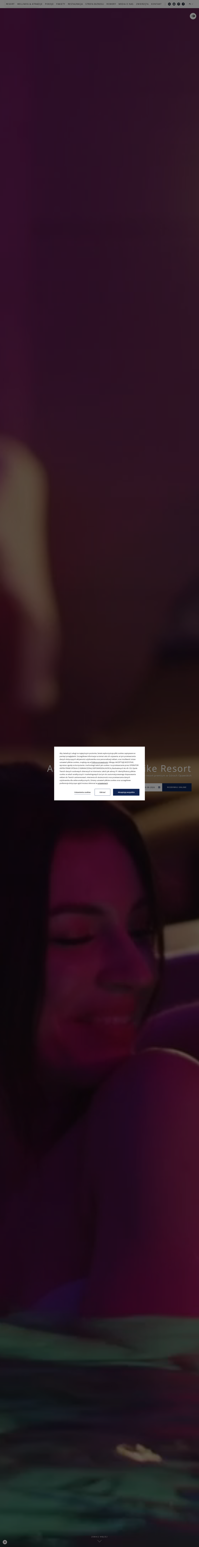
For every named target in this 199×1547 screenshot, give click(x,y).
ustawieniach (103, 783)
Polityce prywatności (99, 762)
